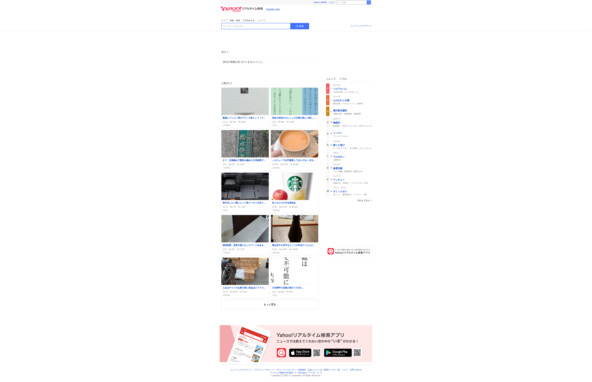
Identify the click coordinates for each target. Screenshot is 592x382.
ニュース (261, 20)
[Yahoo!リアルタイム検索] (242, 7)
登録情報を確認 (273, 9)
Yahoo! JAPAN (320, 2)
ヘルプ (332, 2)
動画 (238, 20)
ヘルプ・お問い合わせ (352, 370)
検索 (301, 26)
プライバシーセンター (286, 370)
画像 (232, 20)
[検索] (369, 2)
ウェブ (224, 20)
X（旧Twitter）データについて (308, 373)
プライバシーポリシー (264, 370)
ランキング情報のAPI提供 (281, 373)
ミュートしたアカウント (361, 26)
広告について (314, 370)
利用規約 (302, 370)
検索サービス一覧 (332, 370)
